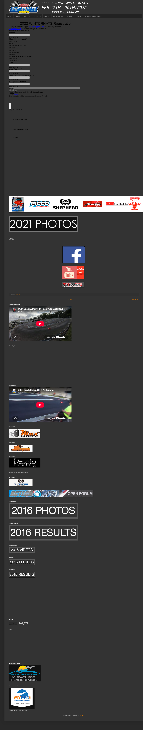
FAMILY (79, 16)
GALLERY (27, 16)
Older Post (135, 299)
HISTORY (69, 16)
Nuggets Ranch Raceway (94, 16)
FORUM (47, 16)
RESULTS (37, 16)
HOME (9, 16)
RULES (17, 16)
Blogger (82, 715)
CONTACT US (58, 16)
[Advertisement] (74, 600)
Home (70, 299)
